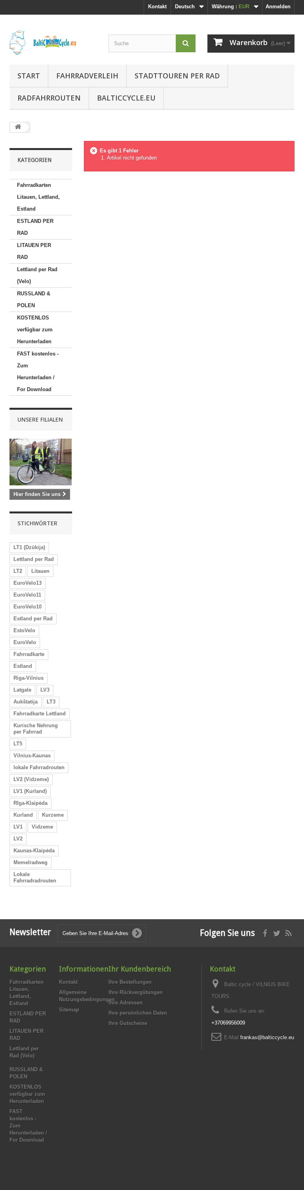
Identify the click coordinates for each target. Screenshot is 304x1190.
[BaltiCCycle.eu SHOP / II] (53, 42)
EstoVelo (24, 630)
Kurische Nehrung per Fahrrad (35, 728)
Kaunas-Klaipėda (34, 851)
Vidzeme (42, 827)
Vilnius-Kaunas (32, 755)
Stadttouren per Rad (177, 75)
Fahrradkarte (28, 654)
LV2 (18, 839)
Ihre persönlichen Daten (137, 1013)
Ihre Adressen (125, 1003)
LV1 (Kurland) (30, 791)
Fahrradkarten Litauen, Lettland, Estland (38, 197)
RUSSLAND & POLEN (33, 299)
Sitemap (69, 1010)
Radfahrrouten (49, 98)
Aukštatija (25, 702)
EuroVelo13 (27, 583)
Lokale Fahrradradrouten (34, 877)
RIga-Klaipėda (30, 803)
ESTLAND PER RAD (35, 227)
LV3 (44, 690)
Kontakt (157, 7)
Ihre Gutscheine (127, 1023)
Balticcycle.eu (126, 98)
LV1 (18, 827)
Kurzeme (53, 815)
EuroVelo (24, 642)
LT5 (17, 744)
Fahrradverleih (87, 75)
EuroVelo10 (27, 607)
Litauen (40, 571)
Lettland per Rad (33, 559)
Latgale (22, 690)
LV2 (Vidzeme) (31, 779)
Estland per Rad (33, 619)
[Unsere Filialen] (41, 462)
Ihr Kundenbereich (139, 969)
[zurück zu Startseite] (17, 127)
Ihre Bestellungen (130, 982)
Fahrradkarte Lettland (39, 714)
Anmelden (278, 7)
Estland (22, 666)
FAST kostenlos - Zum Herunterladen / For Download (38, 371)
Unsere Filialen (40, 419)
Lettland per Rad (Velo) (37, 275)
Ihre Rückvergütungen (135, 992)
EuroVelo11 (27, 595)
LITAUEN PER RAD (34, 251)
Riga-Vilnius (28, 678)
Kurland (23, 815)
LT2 (17, 571)
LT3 (51, 702)
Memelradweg (30, 862)
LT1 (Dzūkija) (29, 547)
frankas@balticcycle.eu (267, 1037)
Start (28, 75)
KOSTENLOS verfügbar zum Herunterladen (35, 329)
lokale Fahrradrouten (39, 767)
